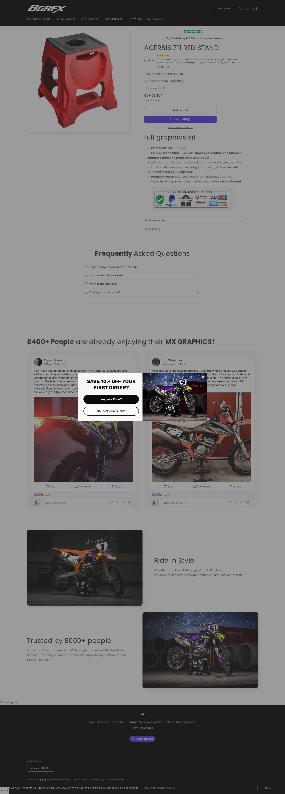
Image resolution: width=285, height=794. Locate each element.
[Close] (203, 377)
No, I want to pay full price (111, 411)
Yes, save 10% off (111, 399)
